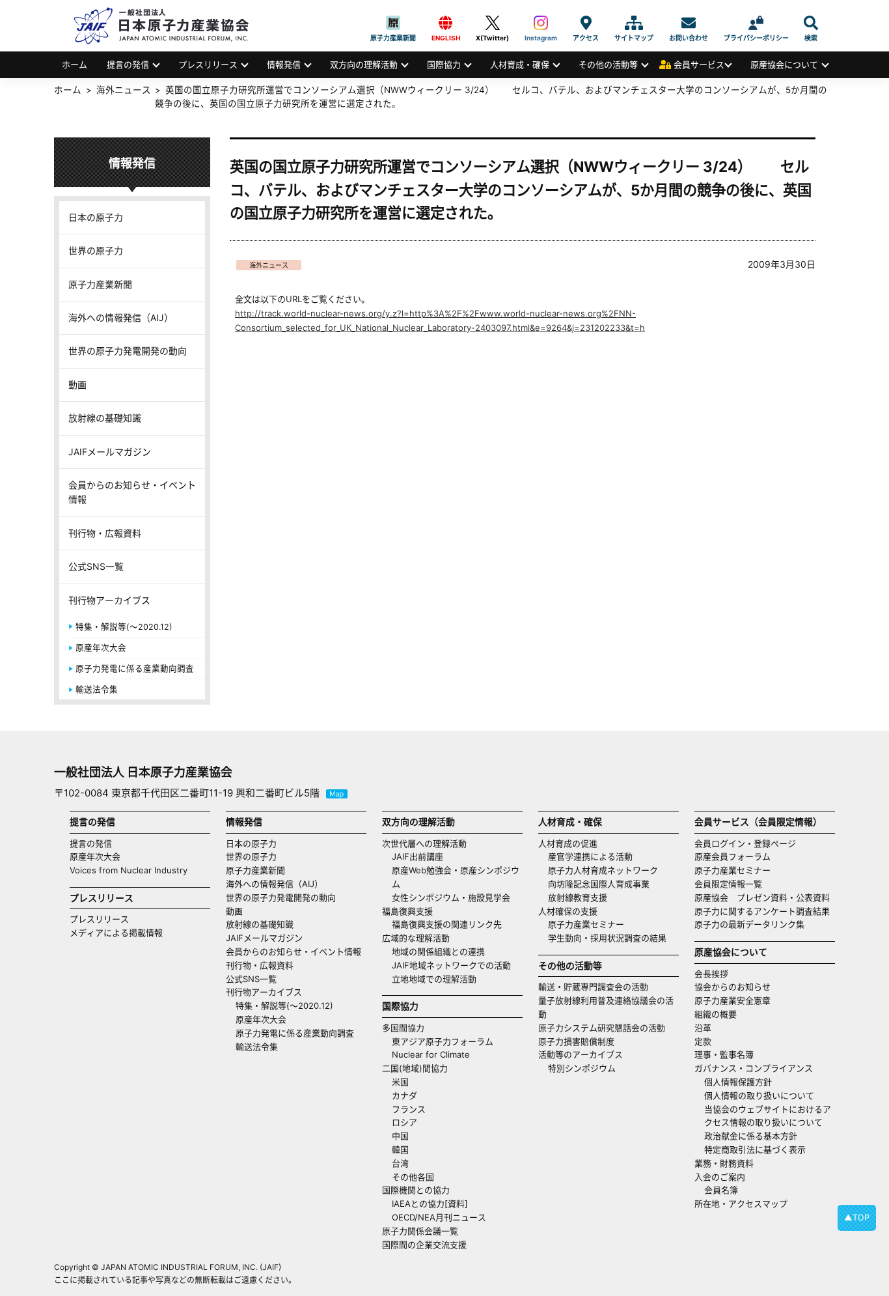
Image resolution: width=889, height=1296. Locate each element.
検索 (811, 23)
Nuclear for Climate (431, 1054)
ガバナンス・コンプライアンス (753, 1068)
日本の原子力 (95, 217)
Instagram (541, 23)
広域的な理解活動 (416, 938)
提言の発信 (128, 64)
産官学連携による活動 (590, 856)
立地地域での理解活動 (434, 979)
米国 (400, 1082)
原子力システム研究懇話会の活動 (601, 1027)
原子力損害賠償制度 (576, 1041)
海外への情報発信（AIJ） (120, 317)
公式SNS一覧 (96, 566)
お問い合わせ (688, 23)
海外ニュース (268, 265)
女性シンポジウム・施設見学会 (451, 897)
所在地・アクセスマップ (740, 1203)
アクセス (586, 23)
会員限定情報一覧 (728, 884)
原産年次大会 (100, 648)
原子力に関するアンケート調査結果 (762, 911)
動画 (77, 384)
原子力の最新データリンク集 (749, 924)
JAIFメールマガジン (109, 451)
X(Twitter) (492, 23)
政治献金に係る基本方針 (750, 1136)
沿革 (702, 1027)
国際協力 (444, 64)
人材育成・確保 (519, 64)
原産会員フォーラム (732, 856)
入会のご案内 (719, 1177)
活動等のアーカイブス (580, 1054)
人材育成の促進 (567, 843)
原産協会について (784, 64)
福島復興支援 (407, 911)
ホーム (74, 64)
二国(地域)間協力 (415, 1068)
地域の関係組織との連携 (438, 951)
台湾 (400, 1163)
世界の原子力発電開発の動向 (127, 350)
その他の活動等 (608, 64)
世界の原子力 (95, 250)
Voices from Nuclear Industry (128, 870)
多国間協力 (403, 1027)
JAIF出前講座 (417, 856)
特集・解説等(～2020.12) (123, 627)
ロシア (404, 1122)
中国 (400, 1136)
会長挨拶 (711, 973)
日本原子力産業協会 (168, 25)
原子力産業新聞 (393, 23)
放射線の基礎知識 (104, 417)
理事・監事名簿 (724, 1054)
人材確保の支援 (567, 911)
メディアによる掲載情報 (116, 932)
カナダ (404, 1095)
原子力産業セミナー (586, 924)
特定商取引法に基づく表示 (755, 1149)
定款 (702, 1041)
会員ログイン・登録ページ (745, 843)
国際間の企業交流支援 (424, 1244)
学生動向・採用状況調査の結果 (611, 938)
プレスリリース (208, 64)
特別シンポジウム (582, 1068)
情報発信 (284, 64)
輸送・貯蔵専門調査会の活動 (593, 986)
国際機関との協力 (416, 1190)
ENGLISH (446, 23)
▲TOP (856, 1217)
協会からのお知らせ (732, 986)
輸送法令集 (96, 689)
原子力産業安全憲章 (732, 1000)
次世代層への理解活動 (424, 843)
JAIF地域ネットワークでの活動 (451, 965)
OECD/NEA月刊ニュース (439, 1217)
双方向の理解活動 (364, 64)
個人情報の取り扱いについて (759, 1095)
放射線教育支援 (577, 897)
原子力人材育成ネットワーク (603, 870)
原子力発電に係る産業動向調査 (134, 668)
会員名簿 (721, 1190)
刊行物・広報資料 (104, 533)
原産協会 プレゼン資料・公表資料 (762, 897)
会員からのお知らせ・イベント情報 (132, 492)
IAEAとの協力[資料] (430, 1203)
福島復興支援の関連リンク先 (447, 924)
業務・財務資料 (724, 1163)
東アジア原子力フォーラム (442, 1041)
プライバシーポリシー (756, 23)
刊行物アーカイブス (109, 600)
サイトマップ (634, 23)
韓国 (400, 1149)
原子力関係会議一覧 (420, 1231)
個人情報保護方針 (738, 1082)
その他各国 (413, 1177)
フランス (409, 1109)
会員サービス (699, 64)
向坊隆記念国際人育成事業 (599, 884)
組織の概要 (715, 1014)
